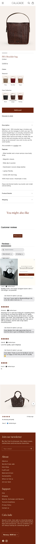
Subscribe (26, 274)
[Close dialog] (34, 260)
